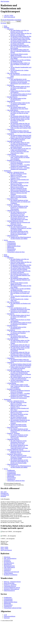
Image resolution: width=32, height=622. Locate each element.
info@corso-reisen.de (6, 550)
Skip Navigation (5, 1)
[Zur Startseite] (11, 19)
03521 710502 (4, 548)
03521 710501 (4, 547)
